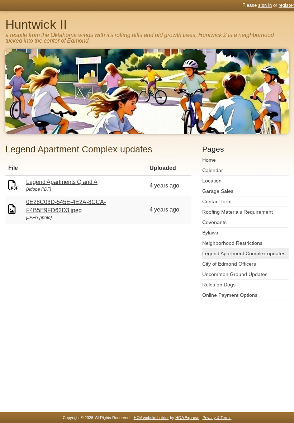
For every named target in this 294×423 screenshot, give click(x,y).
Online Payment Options (229, 295)
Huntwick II (36, 24)
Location (212, 181)
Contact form (217, 201)
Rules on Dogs (219, 284)
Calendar (212, 170)
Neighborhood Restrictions (232, 243)
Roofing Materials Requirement (237, 212)
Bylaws (210, 233)
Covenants (214, 222)
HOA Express (187, 417)
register (286, 5)
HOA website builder (151, 417)
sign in (265, 5)
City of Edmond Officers (229, 264)
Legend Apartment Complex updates (243, 253)
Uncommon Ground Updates (234, 274)
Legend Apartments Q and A (62, 182)
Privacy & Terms (217, 417)
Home (209, 160)
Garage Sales (217, 191)
